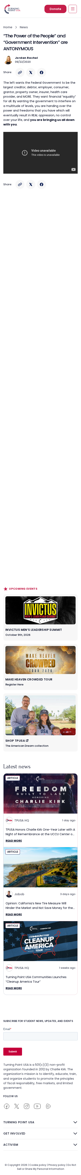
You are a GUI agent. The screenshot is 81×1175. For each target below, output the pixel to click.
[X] (30, 72)
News (24, 27)
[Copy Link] (20, 72)
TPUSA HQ (21, 820)
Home (7, 27)
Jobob (19, 894)
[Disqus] (40, 273)
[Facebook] (41, 72)
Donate (55, 9)
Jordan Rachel (26, 58)
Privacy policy (56, 1165)
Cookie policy (37, 1165)
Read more (14, 841)
